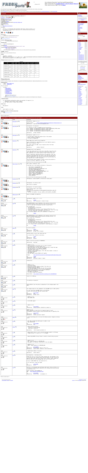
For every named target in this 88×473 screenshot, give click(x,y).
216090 (34, 256)
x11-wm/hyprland (8, 93)
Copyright (73, 380)
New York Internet (4, 380)
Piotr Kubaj (14, 183)
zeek (79, 50)
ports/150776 (35, 306)
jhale (13, 245)
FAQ (79, 26)
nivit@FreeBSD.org (8, 18)
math (3, 17)
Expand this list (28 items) (6, 38)
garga (13, 367)
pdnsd (14, 22)
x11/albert (7, 91)
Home (79, 75)
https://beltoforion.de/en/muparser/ (7, 25)
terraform (79, 43)
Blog (79, 29)
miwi (13, 301)
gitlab (79, 51)
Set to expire (80, 97)
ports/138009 (35, 323)
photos (64, 5)
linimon (14, 228)
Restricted (79, 92)
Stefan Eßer (14, 140)
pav (13, 332)
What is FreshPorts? (81, 23)
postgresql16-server (81, 57)
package (6, 47)
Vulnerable (79, 95)
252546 (34, 200)
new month (80, 104)
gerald (13, 203)
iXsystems (8, 380)
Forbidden (79, 91)
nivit (13, 297)
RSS (85, 379)
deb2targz (19, 22)
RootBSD (11, 380)
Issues (79, 25)
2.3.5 (2, 17)
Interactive (79, 98)
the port (5, 45)
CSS (82, 379)
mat (13, 233)
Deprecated (80, 89)
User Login (79, 15)
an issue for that (55, 11)
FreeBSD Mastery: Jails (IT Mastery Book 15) (67, 3)
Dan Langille (79, 380)
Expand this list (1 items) (8, 112)
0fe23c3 (7, 21)
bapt (13, 276)
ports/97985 (35, 364)
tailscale (79, 42)
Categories (79, 76)
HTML (81, 379)
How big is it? (80, 27)
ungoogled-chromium (80, 49)
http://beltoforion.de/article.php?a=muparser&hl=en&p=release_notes (47, 254)
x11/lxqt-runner (8, 92)
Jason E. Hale (14, 126)
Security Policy (80, 28)
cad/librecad (7, 88)
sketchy (16, 22)
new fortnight (80, 103)
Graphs (79, 83)
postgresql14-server (81, 54)
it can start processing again (45, 11)
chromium (79, 44)
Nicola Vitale (14, 121)
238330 (34, 213)
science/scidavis (8, 90)
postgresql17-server (81, 58)
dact (21, 22)
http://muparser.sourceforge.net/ (37, 371)
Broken (79, 88)
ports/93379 (35, 373)
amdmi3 (14, 317)
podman (79, 52)
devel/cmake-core (10, 83)
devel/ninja (9, 84)
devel (7, 23)
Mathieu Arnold (15, 194)
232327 (34, 229)
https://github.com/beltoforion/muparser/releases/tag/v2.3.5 (49, 122)
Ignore (79, 90)
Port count (79, 87)
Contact (79, 30)
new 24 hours (80, 99)
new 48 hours (80, 100)
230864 (34, 236)
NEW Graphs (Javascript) (82, 84)
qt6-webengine (80, 47)
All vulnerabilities (82, 67)
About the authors (80, 24)
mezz (13, 355)
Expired (79, 96)
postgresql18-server (81, 59)
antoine (14, 260)
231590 (34, 225)
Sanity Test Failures (81, 78)
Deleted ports (80, 77)
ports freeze (5, 11)
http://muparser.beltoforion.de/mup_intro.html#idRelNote (45, 273)
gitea (79, 53)
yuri (13, 198)
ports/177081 (35, 292)
